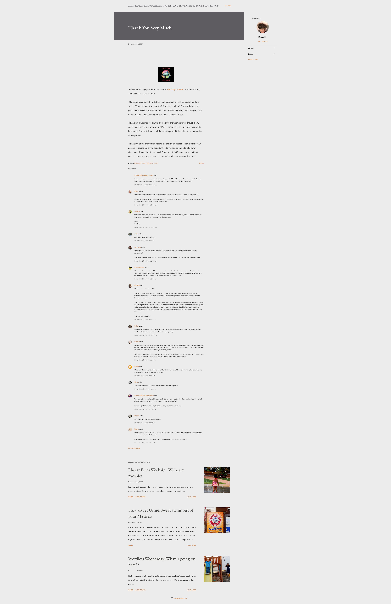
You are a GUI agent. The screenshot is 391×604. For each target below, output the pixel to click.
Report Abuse (253, 59)
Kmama (137, 285)
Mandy (136, 416)
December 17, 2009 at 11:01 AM (145, 241)
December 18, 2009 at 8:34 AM (145, 423)
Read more (191, 497)
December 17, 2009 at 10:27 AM (145, 185)
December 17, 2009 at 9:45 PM (145, 409)
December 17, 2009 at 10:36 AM (145, 205)
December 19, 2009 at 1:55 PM (145, 443)
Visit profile (262, 41)
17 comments (140, 497)
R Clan (136, 326)
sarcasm (137, 163)
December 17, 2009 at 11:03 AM (145, 261)
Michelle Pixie (139, 267)
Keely (136, 191)
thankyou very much (149, 163)
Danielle (137, 211)
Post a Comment (134, 448)
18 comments (140, 590)
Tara (136, 234)
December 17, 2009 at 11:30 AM (145, 279)
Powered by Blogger (180, 598)
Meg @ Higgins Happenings (144, 395)
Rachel (136, 429)
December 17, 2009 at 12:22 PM (145, 335)
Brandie (262, 37)
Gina (136, 382)
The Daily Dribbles (174, 89)
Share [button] (201, 163)
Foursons (137, 247)
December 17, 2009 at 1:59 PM (145, 360)
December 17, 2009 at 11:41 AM (145, 320)
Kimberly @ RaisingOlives (143, 175)
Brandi (136, 366)
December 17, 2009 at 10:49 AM (145, 227)
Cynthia (137, 342)
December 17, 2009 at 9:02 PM (145, 389)
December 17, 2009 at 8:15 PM (145, 376)
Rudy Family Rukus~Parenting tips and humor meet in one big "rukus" (173, 5)
